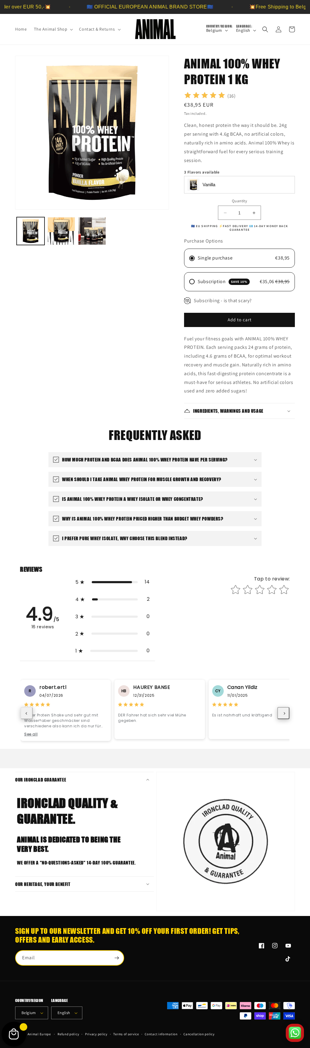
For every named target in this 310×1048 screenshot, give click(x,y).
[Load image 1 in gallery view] (31, 231)
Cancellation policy (198, 1034)
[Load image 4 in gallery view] (92, 231)
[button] (52, 29)
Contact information (161, 1034)
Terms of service (126, 1034)
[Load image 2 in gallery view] (61, 231)
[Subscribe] (116, 958)
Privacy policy (96, 1034)
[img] (204, 96)
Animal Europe (39, 1034)
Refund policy (68, 1034)
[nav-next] (283, 713)
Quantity (239, 200)
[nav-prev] (27, 713)
